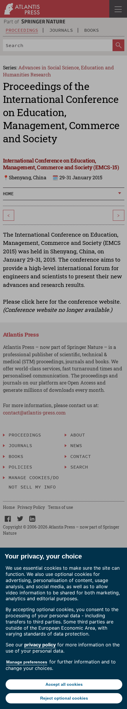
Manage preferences (26, 662)
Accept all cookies (64, 684)
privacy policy (40, 645)
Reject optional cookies (64, 698)
